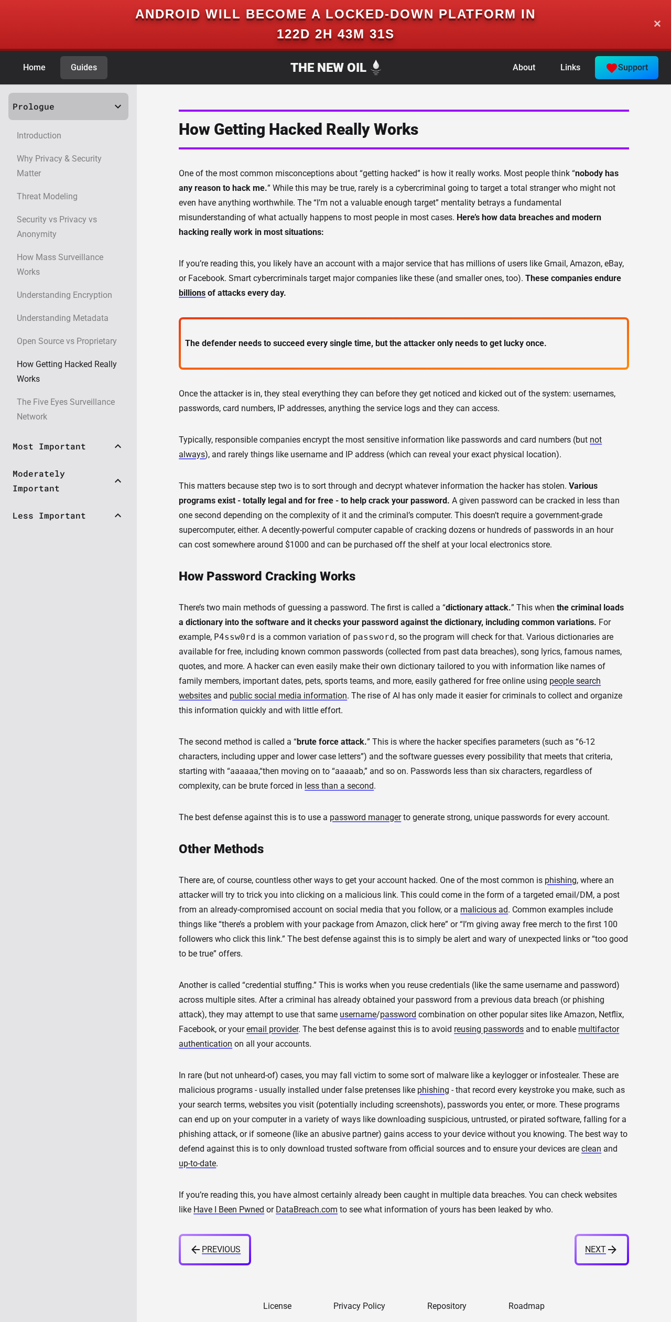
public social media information (288, 696)
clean (591, 1149)
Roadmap (526, 1306)
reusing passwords (489, 1029)
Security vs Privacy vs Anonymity (57, 226)
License (277, 1306)
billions (192, 293)
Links (570, 67)
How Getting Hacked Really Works (67, 371)
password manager (365, 817)
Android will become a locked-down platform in (335, 14)
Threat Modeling (47, 196)
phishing (561, 880)
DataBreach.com (307, 1209)
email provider (272, 1029)
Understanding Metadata (63, 318)
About (524, 67)
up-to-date (197, 1163)
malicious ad (484, 910)
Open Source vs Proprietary (67, 341)
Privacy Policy (359, 1306)
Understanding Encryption (64, 295)
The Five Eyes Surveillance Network (66, 409)
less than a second (339, 786)
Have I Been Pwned (228, 1209)
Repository (447, 1306)
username (358, 1014)
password (398, 1014)
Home (34, 67)
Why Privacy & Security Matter (59, 166)
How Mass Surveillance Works (60, 264)
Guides (84, 67)
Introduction (39, 136)
